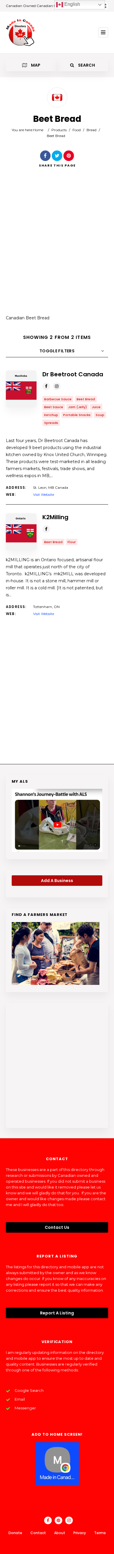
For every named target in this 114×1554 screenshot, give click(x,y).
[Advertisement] (57, 246)
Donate (15, 1532)
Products (59, 130)
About (59, 1532)
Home (38, 130)
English (71, 4)
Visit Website (43, 494)
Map (35, 65)
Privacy (79, 1532)
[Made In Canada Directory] (20, 32)
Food (76, 130)
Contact (38, 1532)
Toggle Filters (57, 351)
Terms (100, 1532)
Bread (91, 130)
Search (86, 65)
